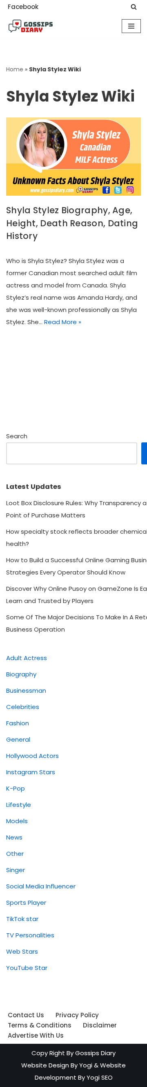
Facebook (23, 6)
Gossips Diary (95, 1053)
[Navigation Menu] (131, 26)
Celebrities (22, 707)
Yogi (85, 1065)
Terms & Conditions (39, 1025)
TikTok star (22, 919)
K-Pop (15, 788)
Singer (15, 870)
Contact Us (26, 1015)
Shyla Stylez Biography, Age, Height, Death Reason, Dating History (72, 223)
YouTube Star (26, 967)
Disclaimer (100, 1025)
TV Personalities (30, 935)
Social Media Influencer (41, 886)
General (18, 739)
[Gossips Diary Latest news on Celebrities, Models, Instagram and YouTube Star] (30, 26)
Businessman (26, 690)
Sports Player (26, 902)
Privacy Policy (77, 1015)
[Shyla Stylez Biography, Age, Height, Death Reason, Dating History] (73, 156)
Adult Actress (26, 658)
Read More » (62, 322)
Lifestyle (18, 804)
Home (14, 69)
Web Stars (22, 951)
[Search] (134, 7)
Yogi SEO (100, 1077)
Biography (21, 674)
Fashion (17, 723)
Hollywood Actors (32, 755)
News (14, 837)
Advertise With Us (36, 1035)
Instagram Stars (30, 772)
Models (17, 821)
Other (15, 853)
